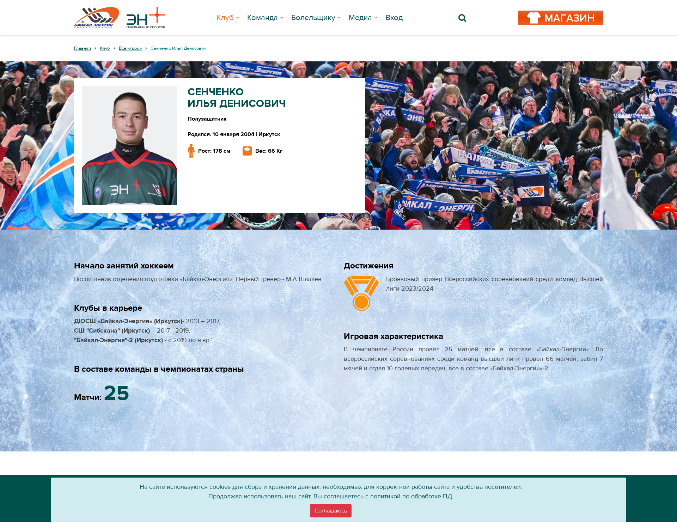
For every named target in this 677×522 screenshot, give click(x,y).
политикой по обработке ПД (411, 496)
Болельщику (313, 18)
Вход (394, 18)
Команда (262, 18)
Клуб (225, 18)
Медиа (360, 18)
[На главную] (119, 17)
